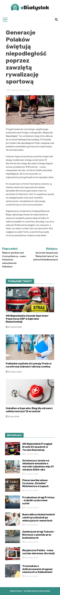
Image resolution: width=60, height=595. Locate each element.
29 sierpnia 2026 (31, 454)
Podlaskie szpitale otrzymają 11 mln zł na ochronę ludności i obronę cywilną (28, 365)
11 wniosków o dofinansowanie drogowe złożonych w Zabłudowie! (37, 569)
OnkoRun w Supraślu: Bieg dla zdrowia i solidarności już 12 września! (29, 410)
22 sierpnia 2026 (14, 327)
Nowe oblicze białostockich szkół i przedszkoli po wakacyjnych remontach (38, 517)
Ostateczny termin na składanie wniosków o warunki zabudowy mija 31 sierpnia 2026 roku (38, 465)
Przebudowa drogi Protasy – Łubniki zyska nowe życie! (38, 500)
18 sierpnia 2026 (14, 372)
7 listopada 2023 (16, 90)
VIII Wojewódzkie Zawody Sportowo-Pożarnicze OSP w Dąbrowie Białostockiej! (27, 318)
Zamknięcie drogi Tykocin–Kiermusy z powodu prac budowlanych (38, 534)
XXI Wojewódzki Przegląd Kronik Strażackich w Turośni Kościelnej (37, 446)
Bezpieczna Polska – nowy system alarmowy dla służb (38, 552)
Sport (28, 90)
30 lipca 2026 (13, 417)
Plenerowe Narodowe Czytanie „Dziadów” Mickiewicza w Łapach (35, 483)
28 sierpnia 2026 (31, 525)
